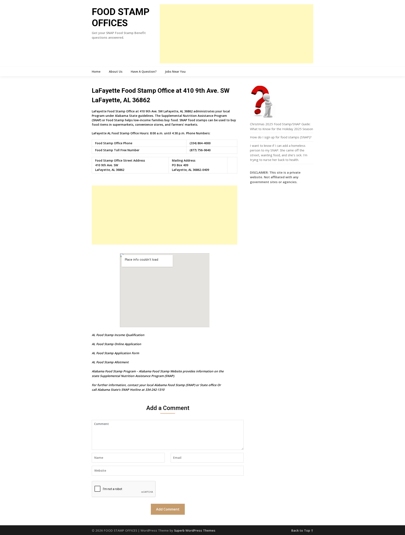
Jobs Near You (175, 71)
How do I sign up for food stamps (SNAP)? (281, 137)
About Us (115, 71)
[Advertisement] (236, 33)
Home (96, 71)
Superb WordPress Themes (194, 530)
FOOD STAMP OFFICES (121, 17)
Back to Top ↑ (302, 530)
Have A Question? (144, 71)
